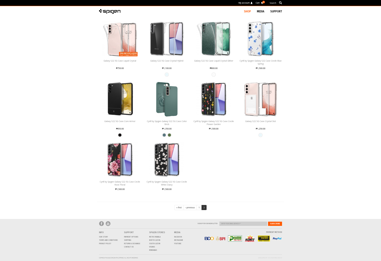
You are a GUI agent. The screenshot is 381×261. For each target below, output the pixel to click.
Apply (280, 2)
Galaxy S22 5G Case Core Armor (119, 121)
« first (179, 207)
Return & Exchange (132, 244)
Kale (169, 136)
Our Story (103, 237)
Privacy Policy (105, 244)
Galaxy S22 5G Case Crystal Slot (260, 121)
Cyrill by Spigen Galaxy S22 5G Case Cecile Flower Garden (213, 123)
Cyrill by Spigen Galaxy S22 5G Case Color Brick (167, 123)
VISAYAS (152, 247)
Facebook (101, 223)
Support (276, 11)
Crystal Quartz (213, 76)
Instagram (178, 240)
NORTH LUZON (154, 240)
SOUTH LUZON (154, 244)
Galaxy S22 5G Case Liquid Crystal (120, 60)
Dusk (164, 136)
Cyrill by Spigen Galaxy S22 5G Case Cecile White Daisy (167, 183)
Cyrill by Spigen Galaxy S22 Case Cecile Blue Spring (261, 62)
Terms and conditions (108, 240)
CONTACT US (129, 247)
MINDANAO (153, 250)
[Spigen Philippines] (111, 11)
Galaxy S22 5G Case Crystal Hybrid (166, 60)
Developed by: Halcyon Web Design (270, 258)
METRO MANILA (155, 237)
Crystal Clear (166, 76)
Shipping (127, 240)
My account (244, 2)
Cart (260, 2)
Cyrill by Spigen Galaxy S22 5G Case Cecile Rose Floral (120, 183)
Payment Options (131, 237)
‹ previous (190, 207)
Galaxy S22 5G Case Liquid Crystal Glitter (213, 60)
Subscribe (275, 223)
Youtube (108, 223)
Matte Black (119, 136)
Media (260, 11)
